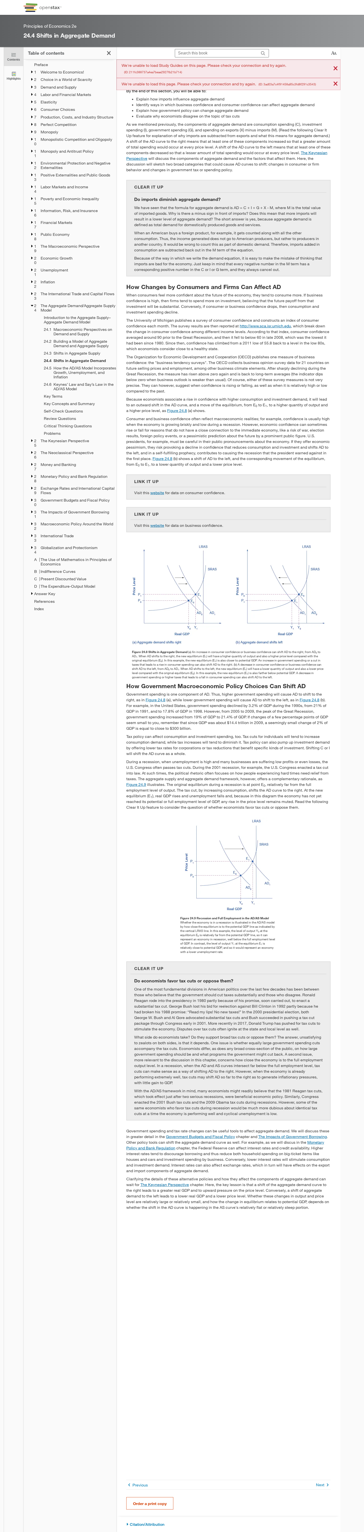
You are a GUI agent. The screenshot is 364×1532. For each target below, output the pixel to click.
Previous (140, 1485)
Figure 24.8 (177, 410)
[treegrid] (70, 336)
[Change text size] (333, 53)
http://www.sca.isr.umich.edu (265, 325)
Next (320, 1484)
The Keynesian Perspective (164, 1184)
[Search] (263, 53)
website (157, 492)
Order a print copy (150, 1503)
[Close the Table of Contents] (109, 53)
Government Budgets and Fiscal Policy (200, 1136)
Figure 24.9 (136, 784)
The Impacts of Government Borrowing (292, 1136)
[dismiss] (335, 68)
